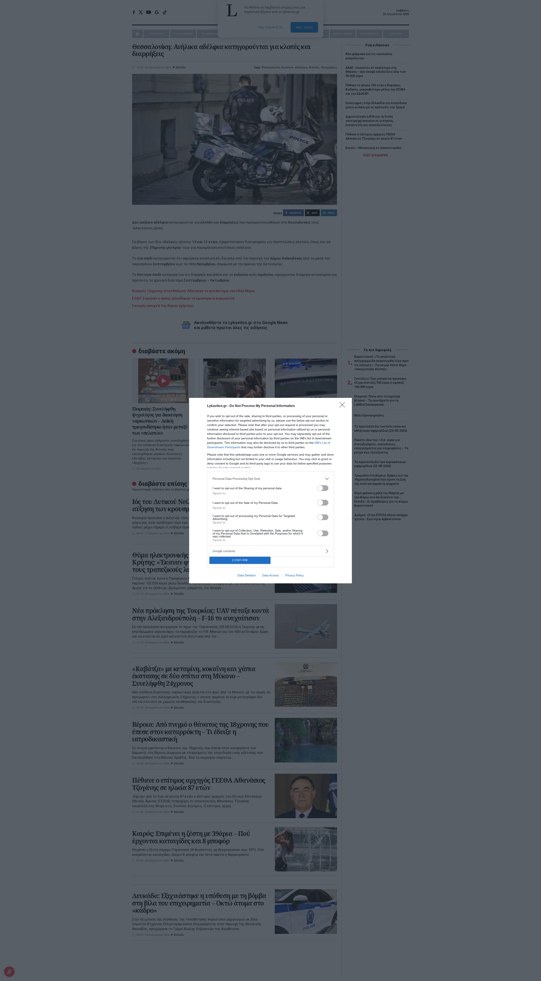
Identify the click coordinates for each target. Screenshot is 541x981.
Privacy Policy (294, 575)
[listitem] (270, 479)
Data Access (270, 575)
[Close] (344, 406)
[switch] (322, 488)
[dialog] (270, 490)
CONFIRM (240, 560)
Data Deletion (247, 575)
